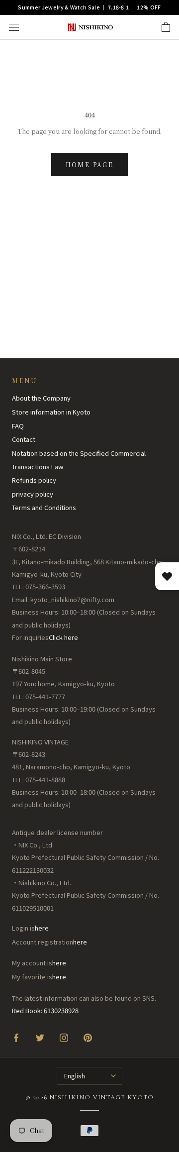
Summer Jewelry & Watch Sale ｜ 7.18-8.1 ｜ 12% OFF (89, 7)
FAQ (18, 425)
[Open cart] (166, 27)
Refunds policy (34, 480)
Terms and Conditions (44, 507)
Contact (23, 439)
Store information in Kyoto (51, 412)
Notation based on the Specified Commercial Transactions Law (79, 459)
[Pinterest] (88, 1037)
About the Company (41, 398)
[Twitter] (40, 1037)
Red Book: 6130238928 (45, 1010)
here (42, 928)
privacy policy (32, 494)
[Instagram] (64, 1037)
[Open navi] (14, 27)
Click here (63, 637)
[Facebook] (16, 1037)
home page (90, 164)
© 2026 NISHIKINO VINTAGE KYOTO (89, 1097)
